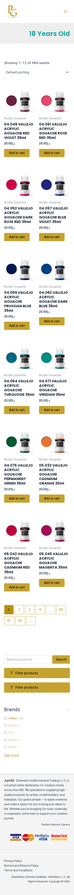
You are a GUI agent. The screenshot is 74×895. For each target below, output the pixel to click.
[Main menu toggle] (65, 11)
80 (61, 610)
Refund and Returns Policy (21, 865)
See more (11, 755)
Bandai (12, 725)
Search (61, 659)
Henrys (12, 739)
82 (20, 621)
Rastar (12, 747)
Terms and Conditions (18, 870)
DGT (11, 732)
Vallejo (12, 718)
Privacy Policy (13, 861)
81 (9, 621)
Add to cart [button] (17, 153)
